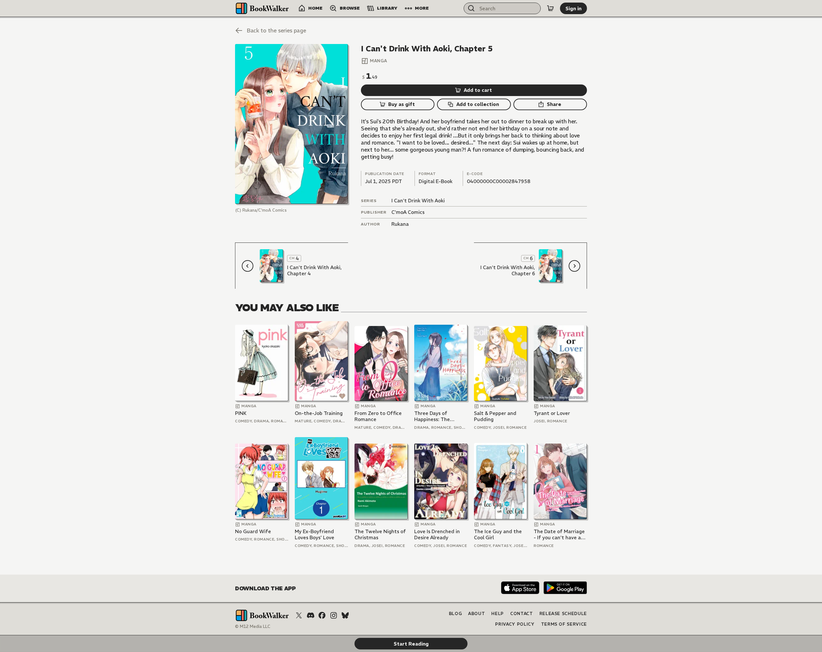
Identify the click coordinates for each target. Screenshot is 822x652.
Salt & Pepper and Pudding (495, 416)
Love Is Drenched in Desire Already (437, 534)
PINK (241, 413)
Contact (521, 614)
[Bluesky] (345, 615)
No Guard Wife (253, 531)
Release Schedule (563, 614)
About (476, 614)
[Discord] (310, 615)
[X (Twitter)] (299, 615)
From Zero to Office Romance (378, 416)
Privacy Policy (514, 624)
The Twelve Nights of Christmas (380, 534)
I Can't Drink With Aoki (418, 201)
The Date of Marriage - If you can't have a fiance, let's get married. (559, 534)
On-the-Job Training (319, 413)
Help (497, 614)
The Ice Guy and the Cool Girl (498, 534)
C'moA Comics (407, 212)
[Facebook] (322, 615)
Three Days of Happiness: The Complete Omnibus (436, 416)
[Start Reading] (291, 124)
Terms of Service (564, 624)
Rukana (400, 224)
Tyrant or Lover (552, 413)
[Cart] (550, 8)
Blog (455, 614)
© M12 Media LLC (252, 626)
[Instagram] (333, 615)
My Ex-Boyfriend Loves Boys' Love (314, 534)
